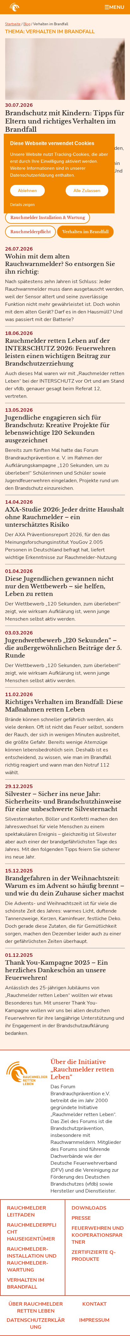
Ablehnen (27, 190)
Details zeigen (22, 205)
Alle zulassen (87, 190)
